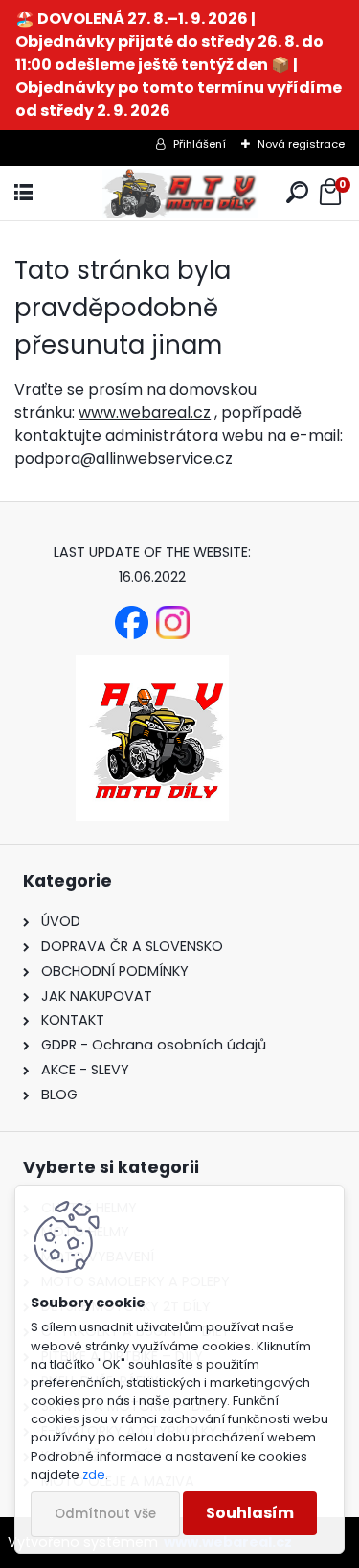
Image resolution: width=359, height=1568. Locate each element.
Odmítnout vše (105, 1514)
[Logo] (179, 193)
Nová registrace (301, 143)
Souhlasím (250, 1513)
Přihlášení (199, 143)
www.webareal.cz (145, 413)
